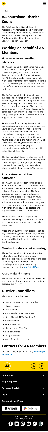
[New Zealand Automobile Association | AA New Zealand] (4, 4)
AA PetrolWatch (32, 267)
